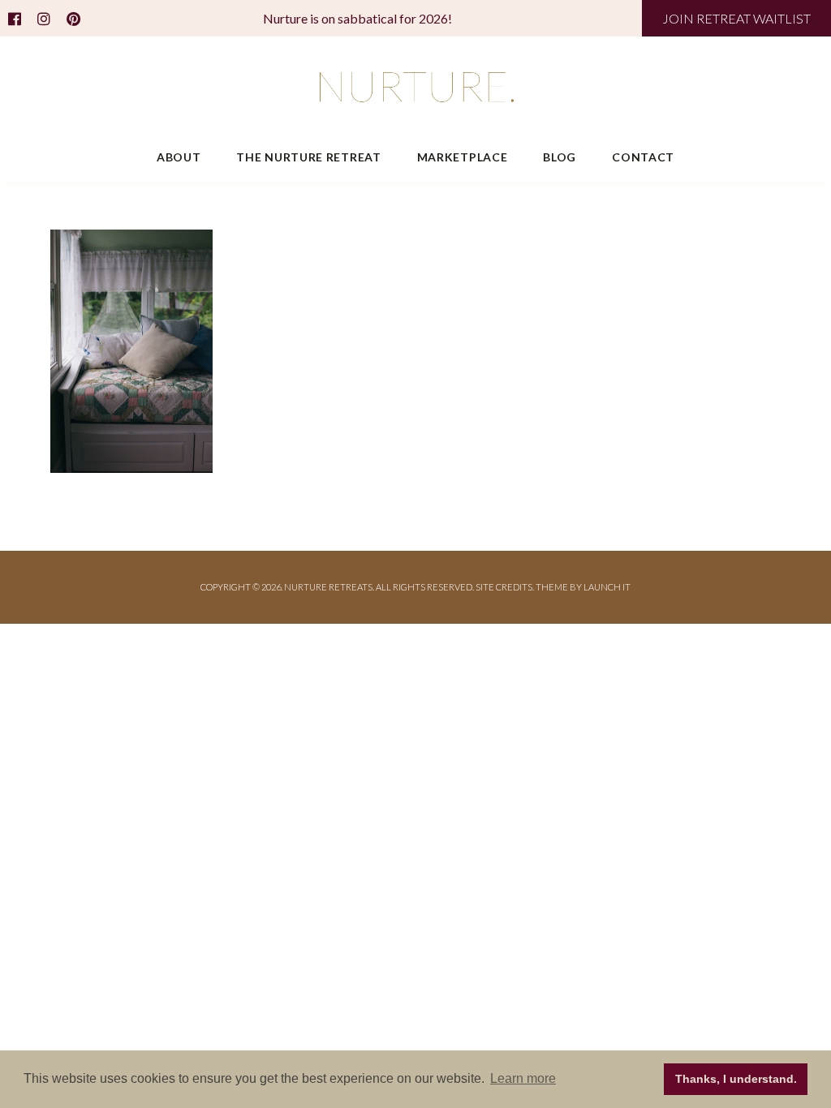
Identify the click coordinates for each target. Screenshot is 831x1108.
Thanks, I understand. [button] (736, 1078)
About (179, 157)
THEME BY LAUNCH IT (583, 587)
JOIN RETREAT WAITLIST (736, 18)
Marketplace (462, 157)
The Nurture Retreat (308, 157)
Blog (559, 157)
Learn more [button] (523, 1078)
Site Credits (504, 587)
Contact (643, 157)
